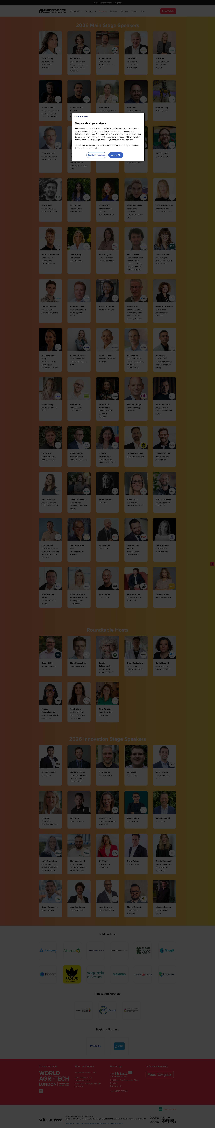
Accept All (115, 155)
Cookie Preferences (96, 155)
